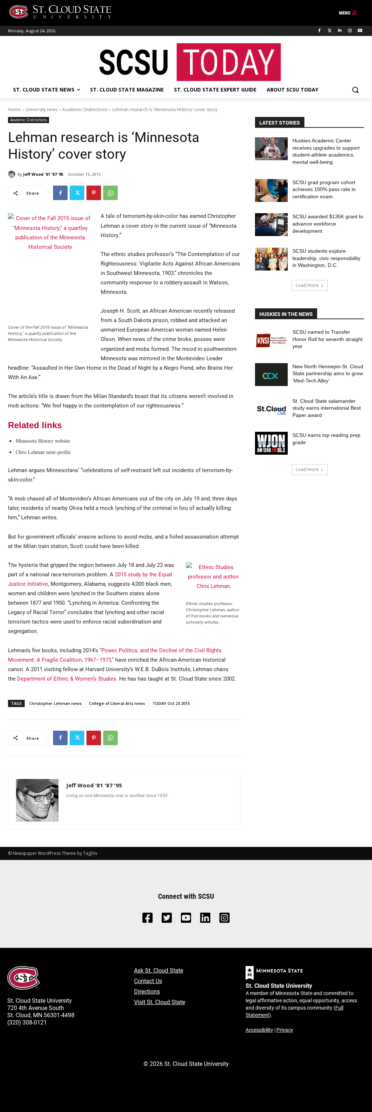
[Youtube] (360, 31)
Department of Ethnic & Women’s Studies (66, 678)
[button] (355, 89)
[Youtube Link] (186, 919)
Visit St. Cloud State (159, 1002)
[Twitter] (330, 31)
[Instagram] (349, 31)
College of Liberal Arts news (117, 703)
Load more (307, 285)
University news (41, 109)
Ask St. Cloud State (158, 970)
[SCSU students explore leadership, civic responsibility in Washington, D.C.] (271, 259)
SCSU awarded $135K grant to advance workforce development (327, 224)
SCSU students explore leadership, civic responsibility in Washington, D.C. (326, 258)
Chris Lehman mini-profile (43, 452)
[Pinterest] (93, 193)
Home (14, 109)
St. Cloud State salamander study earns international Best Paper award (326, 408)
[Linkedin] (340, 31)
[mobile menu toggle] (348, 13)
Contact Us (148, 981)
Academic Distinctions (85, 109)
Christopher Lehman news (55, 703)
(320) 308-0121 (27, 1022)
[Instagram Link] (224, 919)
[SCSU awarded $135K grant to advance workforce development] (271, 224)
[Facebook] (319, 31)
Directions (147, 991)
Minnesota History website (43, 440)
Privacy (284, 1029)
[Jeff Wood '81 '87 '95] (12, 174)
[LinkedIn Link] (205, 919)
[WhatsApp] (110, 193)
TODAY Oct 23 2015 (171, 703)
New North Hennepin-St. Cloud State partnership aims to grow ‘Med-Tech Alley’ (327, 373)
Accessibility (259, 1029)
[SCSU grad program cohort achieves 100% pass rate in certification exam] (271, 190)
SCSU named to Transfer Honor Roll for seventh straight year (327, 339)
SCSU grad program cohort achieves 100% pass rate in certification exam (324, 189)
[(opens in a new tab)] (271, 340)
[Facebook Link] (147, 919)
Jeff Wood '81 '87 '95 (43, 174)
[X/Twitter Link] (167, 919)
